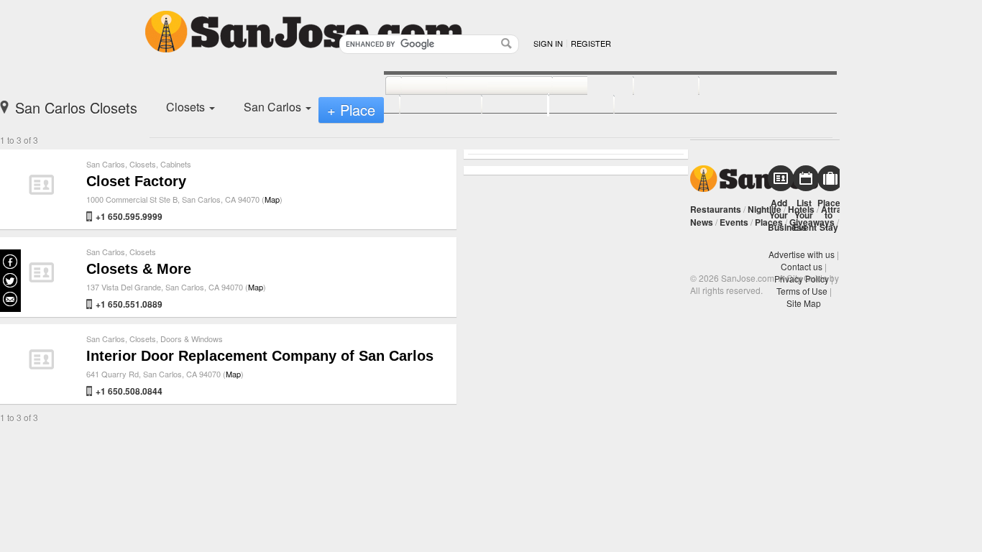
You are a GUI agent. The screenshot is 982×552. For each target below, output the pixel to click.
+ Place (351, 109)
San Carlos (105, 164)
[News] (408, 86)
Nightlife (764, 209)
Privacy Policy (801, 278)
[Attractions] (733, 86)
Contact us (801, 266)
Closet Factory (136, 181)
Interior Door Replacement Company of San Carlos (259, 356)
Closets (142, 164)
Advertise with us (801, 254)
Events (734, 222)
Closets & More (138, 269)
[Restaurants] (483, 86)
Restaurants (715, 209)
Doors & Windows (191, 338)
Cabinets (175, 164)
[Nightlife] (577, 86)
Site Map (803, 303)
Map (272, 199)
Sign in (548, 43)
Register (591, 43)
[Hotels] (650, 86)
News (701, 222)
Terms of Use (801, 291)
